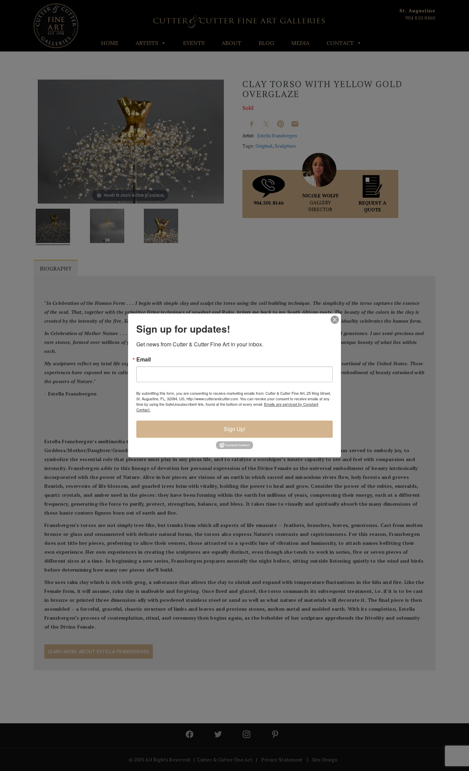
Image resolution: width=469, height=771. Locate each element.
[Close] (335, 319)
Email (143, 359)
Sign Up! (234, 429)
